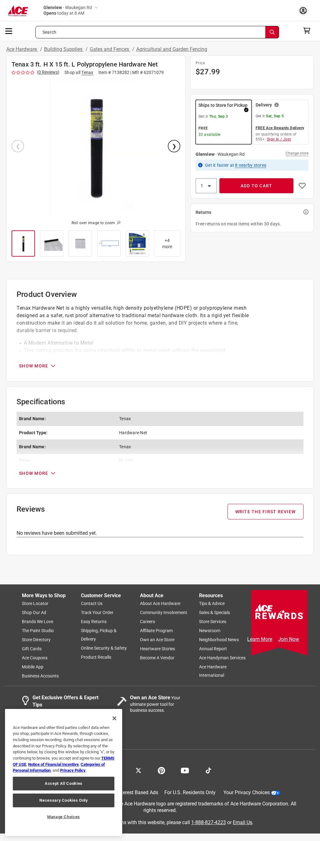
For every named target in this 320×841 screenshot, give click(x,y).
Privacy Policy (73, 770)
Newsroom (209, 630)
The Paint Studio (38, 630)
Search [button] (49, 32)
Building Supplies (64, 49)
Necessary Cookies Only (63, 800)
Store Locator (35, 603)
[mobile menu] (9, 30)
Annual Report (213, 649)
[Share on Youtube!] (185, 770)
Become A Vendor (157, 658)
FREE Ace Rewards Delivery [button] (280, 128)
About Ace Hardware (160, 603)
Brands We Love (37, 621)
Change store (297, 153)
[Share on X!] (138, 770)
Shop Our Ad (34, 612)
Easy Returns (94, 621)
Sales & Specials (214, 612)
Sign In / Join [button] (279, 139)
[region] (63, 772)
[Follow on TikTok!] (208, 770)
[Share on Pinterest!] (161, 770)
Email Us (242, 822)
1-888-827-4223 (208, 822)
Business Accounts (40, 676)
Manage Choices (63, 816)
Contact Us (91, 603)
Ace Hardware (22, 49)
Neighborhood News (219, 639)
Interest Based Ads (137, 793)
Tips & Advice (212, 603)
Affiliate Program (156, 630)
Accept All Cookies (63, 783)
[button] (96, 146)
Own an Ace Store (157, 639)
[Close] (114, 718)
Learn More (259, 639)
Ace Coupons (35, 658)
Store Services (212, 621)
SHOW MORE (33, 365)
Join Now (288, 639)
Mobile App (32, 667)
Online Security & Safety (104, 648)
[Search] (272, 32)
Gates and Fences (110, 49)
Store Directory (36, 639)
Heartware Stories (157, 649)
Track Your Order (97, 612)
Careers (147, 621)
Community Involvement (163, 612)
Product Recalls (96, 657)
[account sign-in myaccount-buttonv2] (305, 10)
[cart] (308, 30)
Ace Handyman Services (222, 658)
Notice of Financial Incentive (53, 764)
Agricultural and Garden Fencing (171, 49)
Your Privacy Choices (246, 793)
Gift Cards (32, 649)
